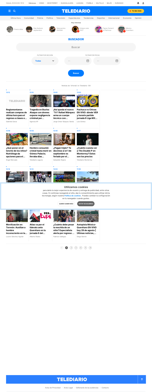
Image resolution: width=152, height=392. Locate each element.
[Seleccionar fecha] (87, 60)
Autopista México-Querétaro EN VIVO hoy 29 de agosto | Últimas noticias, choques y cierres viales (87, 231)
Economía (127, 18)
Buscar (76, 73)
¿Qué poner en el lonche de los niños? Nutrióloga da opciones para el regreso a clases (16, 154)
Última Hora (16, 18)
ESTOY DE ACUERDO (86, 204)
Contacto (105, 388)
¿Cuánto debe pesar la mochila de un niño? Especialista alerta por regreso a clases (63, 230)
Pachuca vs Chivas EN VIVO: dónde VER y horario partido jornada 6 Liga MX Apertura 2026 (87, 115)
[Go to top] (142, 379)
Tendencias (88, 18)
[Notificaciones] (138, 3)
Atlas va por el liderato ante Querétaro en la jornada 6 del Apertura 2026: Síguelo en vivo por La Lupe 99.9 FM (40, 233)
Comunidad (29, 18)
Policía (40, 18)
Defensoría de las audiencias (87, 388)
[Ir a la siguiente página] (90, 247)
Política (50, 18)
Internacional (113, 18)
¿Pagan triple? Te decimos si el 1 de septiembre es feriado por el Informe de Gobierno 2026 (64, 155)
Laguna (79, 3)
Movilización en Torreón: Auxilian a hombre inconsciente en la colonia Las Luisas (15, 230)
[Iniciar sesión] (143, 3)
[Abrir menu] (9, 11)
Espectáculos (74, 18)
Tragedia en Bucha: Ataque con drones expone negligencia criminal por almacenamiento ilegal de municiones (40, 116)
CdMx (41, 3)
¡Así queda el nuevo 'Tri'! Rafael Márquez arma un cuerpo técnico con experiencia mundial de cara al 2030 (64, 116)
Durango (119, 3)
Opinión (138, 18)
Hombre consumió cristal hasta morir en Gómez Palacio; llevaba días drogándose (40, 154)
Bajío (109, 3)
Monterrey (52, 3)
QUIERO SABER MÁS (66, 204)
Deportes (101, 18)
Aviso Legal (68, 388)
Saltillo (100, 3)
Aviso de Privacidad (53, 388)
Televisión (60, 18)
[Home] (76, 11)
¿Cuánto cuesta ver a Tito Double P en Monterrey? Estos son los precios (87, 152)
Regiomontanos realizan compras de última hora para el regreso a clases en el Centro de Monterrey (16, 116)
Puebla (89, 3)
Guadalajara (67, 3)
